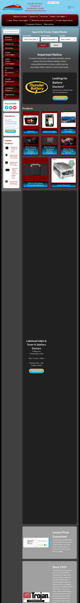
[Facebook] (10, 107)
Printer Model (45, 36)
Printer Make (27, 36)
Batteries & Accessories (43, 20)
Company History (34, 24)
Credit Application (64, 20)
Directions (36, 371)
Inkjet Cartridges (59, 16)
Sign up (56, 2)
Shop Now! (60, 98)
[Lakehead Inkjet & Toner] (13, 7)
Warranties (49, 24)
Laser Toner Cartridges (19, 20)
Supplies (62, 36)
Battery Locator (20, 16)
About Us (34, 16)
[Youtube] (14, 107)
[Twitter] (6, 107)
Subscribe (10, 131)
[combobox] (31, 39)
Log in (50, 2)
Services (44, 16)
